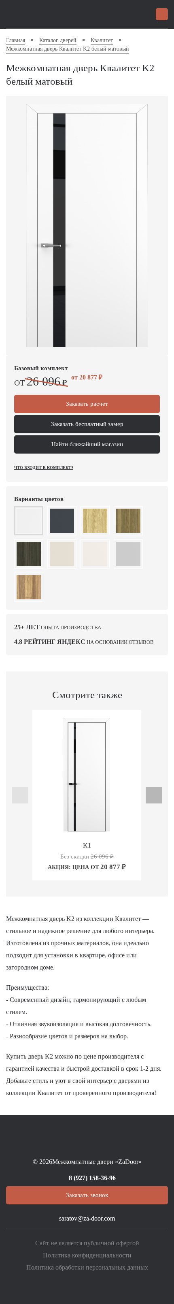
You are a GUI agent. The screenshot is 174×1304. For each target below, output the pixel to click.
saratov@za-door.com (87, 1218)
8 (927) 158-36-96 (92, 1177)
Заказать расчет (87, 404)
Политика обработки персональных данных (87, 1267)
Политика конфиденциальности (87, 1255)
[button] (41, 871)
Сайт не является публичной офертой (87, 1243)
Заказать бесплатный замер (87, 424)
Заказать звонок (87, 1195)
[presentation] (20, 795)
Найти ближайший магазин (87, 444)
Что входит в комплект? (43, 467)
